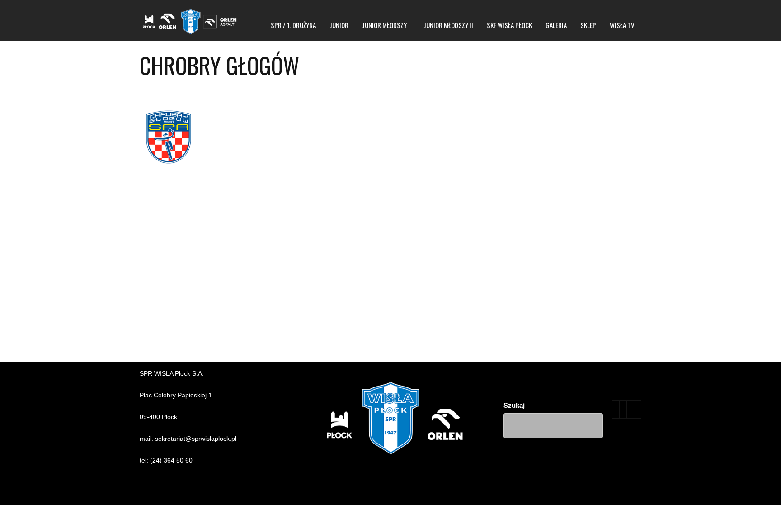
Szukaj (514, 405)
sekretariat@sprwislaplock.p (195, 438)
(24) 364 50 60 (171, 460)
